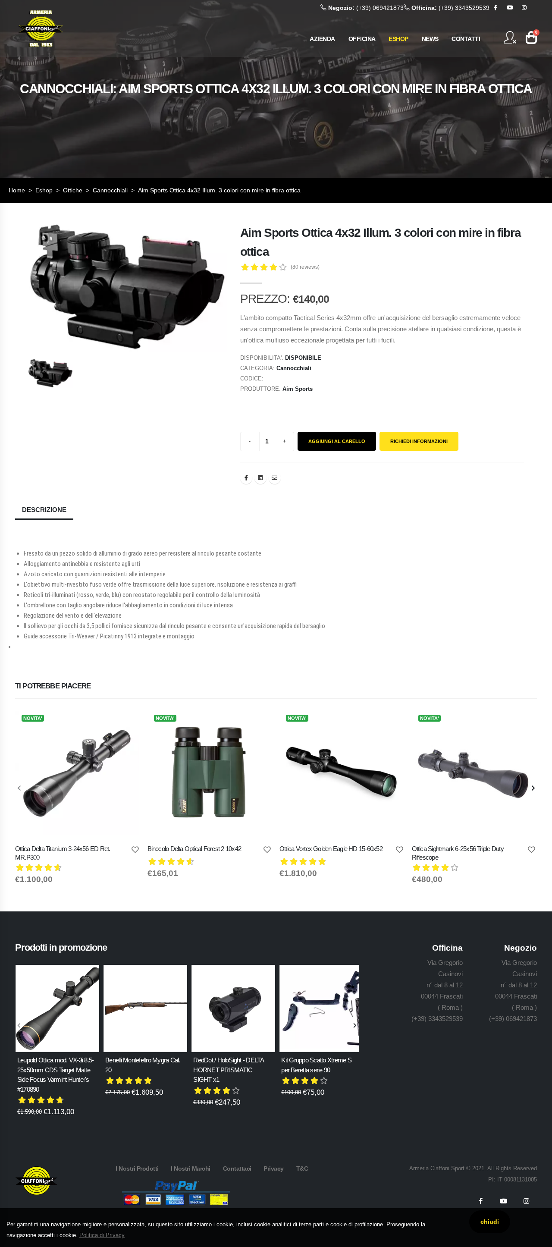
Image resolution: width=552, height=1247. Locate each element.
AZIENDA (322, 38)
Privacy (273, 1168)
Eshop (44, 190)
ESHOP (398, 38)
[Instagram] (524, 8)
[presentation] (19, 788)
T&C (302, 1168)
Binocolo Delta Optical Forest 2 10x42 (194, 848)
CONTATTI (466, 38)
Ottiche (72, 190)
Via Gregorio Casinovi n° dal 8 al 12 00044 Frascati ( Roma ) (442, 985)
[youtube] (503, 1201)
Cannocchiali (110, 190)
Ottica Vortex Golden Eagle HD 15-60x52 (331, 848)
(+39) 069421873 (366, 7)
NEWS (430, 38)
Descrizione (44, 509)
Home (17, 190)
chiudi (489, 1221)
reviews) (305, 267)
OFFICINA (362, 38)
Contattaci (237, 1168)
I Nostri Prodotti (137, 1168)
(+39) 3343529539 (450, 7)
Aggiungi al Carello (336, 441)
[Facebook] (495, 8)
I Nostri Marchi (190, 1168)
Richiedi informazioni (419, 441)
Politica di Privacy (102, 1235)
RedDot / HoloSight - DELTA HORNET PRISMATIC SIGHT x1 (228, 1069)
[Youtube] (510, 8)
